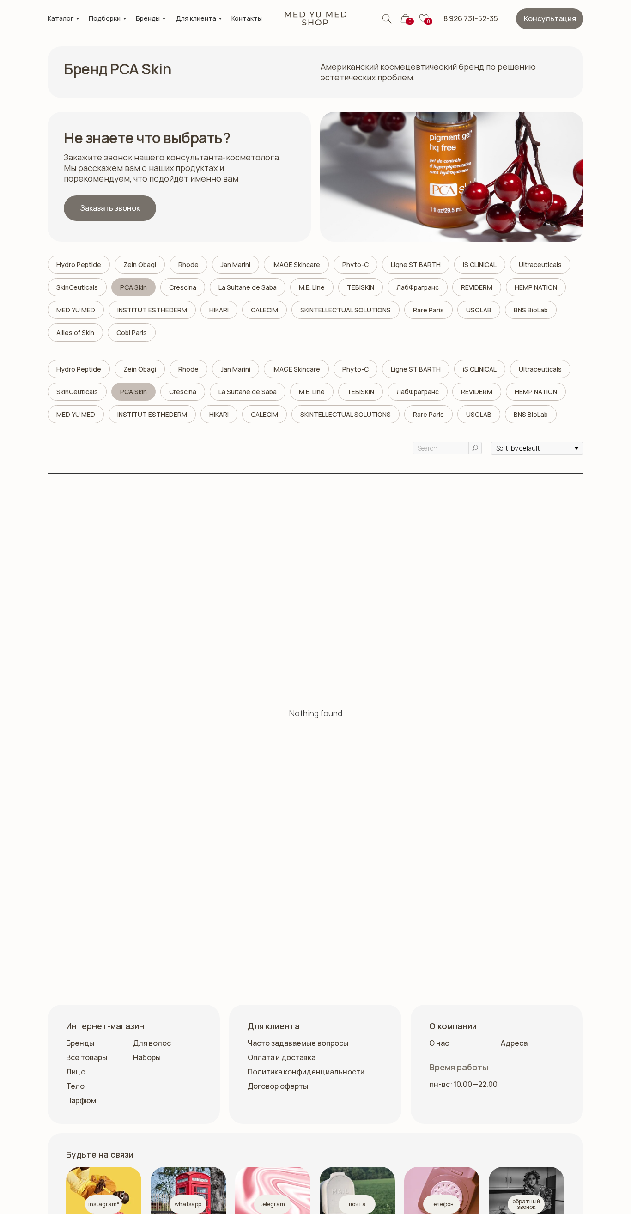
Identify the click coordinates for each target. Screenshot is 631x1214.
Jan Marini (235, 264)
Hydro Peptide (78, 264)
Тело (75, 1086)
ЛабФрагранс (417, 287)
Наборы (147, 1057)
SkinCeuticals (77, 287)
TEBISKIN (360, 287)
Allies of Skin (75, 332)
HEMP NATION (536, 287)
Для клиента (196, 18)
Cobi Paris (131, 332)
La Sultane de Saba (247, 287)
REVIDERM (476, 287)
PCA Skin (133, 287)
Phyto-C (355, 264)
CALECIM (264, 309)
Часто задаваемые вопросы (298, 1043)
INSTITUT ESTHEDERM (152, 309)
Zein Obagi (139, 264)
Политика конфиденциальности (306, 1072)
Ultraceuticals (540, 264)
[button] (549, 18)
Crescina (182, 287)
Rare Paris (428, 309)
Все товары (86, 1057)
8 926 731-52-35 (470, 18)
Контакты (246, 18)
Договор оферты (278, 1086)
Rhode (188, 264)
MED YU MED (75, 309)
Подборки (105, 18)
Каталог (60, 18)
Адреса (514, 1043)
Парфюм (81, 1100)
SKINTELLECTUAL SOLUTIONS (345, 309)
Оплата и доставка (282, 1057)
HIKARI (219, 309)
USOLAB (478, 309)
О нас (439, 1043)
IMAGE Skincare (296, 264)
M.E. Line (312, 287)
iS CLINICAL (480, 264)
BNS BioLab (531, 309)
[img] (315, 18)
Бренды (148, 18)
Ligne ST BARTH (416, 264)
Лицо (75, 1072)
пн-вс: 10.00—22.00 (464, 1084)
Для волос (152, 1043)
